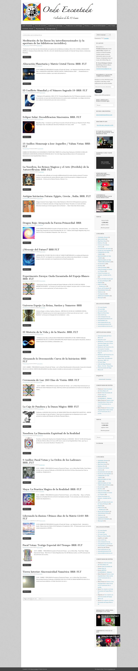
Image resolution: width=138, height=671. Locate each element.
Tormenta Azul (108, 379)
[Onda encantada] (58, 11)
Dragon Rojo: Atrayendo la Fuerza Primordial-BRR (52, 222)
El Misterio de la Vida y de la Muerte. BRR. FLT (50, 332)
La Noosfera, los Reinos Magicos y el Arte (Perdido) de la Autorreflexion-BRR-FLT (56, 168)
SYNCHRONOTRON (103, 290)
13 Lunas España (102, 307)
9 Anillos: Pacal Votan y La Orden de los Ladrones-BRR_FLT (52, 461)
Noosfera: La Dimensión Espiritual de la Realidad (51, 433)
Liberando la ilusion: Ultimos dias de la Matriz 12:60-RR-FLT (56, 517)
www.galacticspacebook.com (105, 318)
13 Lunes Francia (102, 311)
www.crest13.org (102, 314)
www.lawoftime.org (102, 320)
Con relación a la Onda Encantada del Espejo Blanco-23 (105, 590)
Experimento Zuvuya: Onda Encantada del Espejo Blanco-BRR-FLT (56, 277)
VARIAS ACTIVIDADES (103, 295)
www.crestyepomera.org (104, 316)
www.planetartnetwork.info (104, 324)
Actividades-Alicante (103, 237)
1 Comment (39, 66)
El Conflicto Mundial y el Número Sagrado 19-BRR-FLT (55, 90)
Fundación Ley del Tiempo (55, 25)
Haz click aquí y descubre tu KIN (105, 125)
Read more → (27, 57)
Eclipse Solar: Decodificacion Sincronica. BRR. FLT (52, 117)
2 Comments (40, 148)
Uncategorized (101, 294)
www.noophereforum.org (104, 322)
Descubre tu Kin (51, 28)
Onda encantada (34, 669)
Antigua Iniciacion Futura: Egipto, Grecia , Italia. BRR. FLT (57, 196)
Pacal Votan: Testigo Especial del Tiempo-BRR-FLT (52, 545)
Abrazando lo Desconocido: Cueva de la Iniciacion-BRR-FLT (55, 360)
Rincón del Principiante (99, 25)
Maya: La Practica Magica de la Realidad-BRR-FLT (52, 489)
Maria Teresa (26, 45)
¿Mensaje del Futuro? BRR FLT (41, 249)
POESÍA (100, 282)
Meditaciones (102, 286)
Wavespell (100, 297)
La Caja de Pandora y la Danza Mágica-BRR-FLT (51, 406)
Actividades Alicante (27, 28)
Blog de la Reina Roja (103, 313)
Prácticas (87, 25)
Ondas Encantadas (27, 25)
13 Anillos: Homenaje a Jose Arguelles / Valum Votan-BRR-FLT (57, 145)
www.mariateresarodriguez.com (104, 114)
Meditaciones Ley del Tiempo (74, 25)
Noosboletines (101, 263)
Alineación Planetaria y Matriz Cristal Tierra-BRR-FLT (55, 63)
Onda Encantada (102, 267)
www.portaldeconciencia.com (105, 326)
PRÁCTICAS (101, 284)
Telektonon (100, 292)
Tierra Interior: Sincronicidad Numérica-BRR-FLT (52, 571)
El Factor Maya (101, 362)
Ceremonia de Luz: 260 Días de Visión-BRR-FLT (51, 380)
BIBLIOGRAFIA (101, 239)
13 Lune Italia (101, 309)
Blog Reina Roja (40, 28)
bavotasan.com (111, 669)
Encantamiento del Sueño (104, 248)
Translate (106, 38)
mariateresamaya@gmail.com (103, 68)
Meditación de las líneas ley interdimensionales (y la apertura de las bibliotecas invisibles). (53, 42)
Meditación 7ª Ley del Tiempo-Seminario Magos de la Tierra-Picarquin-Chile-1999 (105, 343)
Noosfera (100, 265)
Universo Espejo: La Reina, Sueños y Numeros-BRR (52, 305)
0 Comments (39, 45)
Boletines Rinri (101, 243)
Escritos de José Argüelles (104, 250)
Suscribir (98, 91)
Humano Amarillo (102, 379)
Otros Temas (111, 25)
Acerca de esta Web (40, 25)
